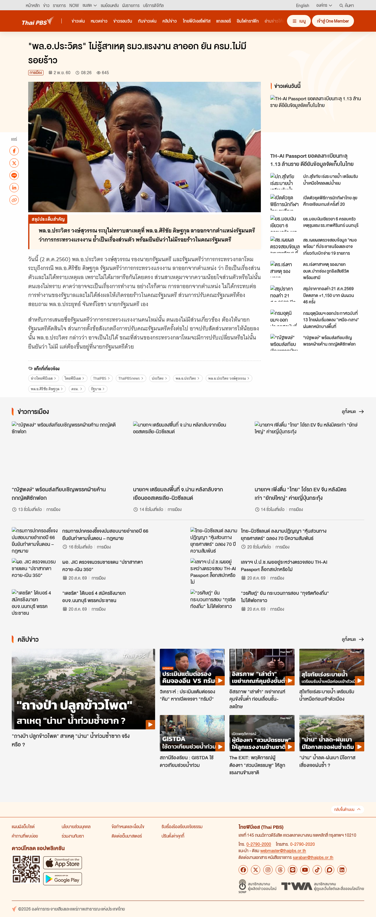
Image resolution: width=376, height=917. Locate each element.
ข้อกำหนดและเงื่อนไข (128, 826)
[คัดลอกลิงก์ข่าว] (14, 200)
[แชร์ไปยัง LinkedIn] (14, 187)
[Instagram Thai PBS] (268, 869)
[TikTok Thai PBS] (317, 869)
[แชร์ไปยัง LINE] (14, 175)
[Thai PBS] (38, 20)
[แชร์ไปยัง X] (14, 163)
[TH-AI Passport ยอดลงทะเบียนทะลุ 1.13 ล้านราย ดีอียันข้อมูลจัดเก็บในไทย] (318, 122)
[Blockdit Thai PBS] (329, 869)
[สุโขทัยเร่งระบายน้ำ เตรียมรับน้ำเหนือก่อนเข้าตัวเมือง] (331, 667)
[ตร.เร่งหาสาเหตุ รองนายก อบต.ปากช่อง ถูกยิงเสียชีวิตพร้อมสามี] (285, 269)
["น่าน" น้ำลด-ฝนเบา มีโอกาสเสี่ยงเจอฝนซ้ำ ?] (331, 733)
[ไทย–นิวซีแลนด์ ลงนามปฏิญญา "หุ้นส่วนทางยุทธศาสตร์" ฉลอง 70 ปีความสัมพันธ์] (213, 540)
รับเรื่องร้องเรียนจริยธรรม (182, 826)
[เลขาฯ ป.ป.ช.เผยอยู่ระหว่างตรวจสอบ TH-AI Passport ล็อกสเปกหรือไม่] (213, 571)
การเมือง (36, 72)
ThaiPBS (99, 378)
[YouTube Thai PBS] (305, 869)
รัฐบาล (96, 389)
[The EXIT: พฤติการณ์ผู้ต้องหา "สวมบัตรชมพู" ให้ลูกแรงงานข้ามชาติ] (261, 733)
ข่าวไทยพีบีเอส (42, 378)
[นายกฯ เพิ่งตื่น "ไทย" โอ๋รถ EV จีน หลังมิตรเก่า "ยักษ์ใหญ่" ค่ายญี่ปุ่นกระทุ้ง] (309, 452)
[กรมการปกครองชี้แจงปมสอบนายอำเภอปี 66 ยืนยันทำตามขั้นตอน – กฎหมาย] (35, 540)
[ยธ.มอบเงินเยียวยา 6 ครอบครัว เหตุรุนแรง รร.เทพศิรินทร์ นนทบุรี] (285, 223)
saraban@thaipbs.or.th (313, 857)
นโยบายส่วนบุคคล (76, 826)
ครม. (75, 389)
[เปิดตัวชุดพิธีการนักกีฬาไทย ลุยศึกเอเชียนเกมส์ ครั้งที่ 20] (285, 202)
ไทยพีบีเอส (73, 378)
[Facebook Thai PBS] (243, 869)
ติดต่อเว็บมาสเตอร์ (127, 836)
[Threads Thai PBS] (280, 869)
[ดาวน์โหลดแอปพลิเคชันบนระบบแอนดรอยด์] (62, 879)
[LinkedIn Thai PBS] (342, 869)
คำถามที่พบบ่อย (25, 836)
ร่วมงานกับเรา (73, 836)
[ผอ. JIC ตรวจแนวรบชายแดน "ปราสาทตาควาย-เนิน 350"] (35, 571)
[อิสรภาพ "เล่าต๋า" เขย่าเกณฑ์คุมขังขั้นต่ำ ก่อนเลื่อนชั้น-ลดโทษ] (261, 667)
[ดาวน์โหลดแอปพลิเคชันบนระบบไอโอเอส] (62, 863)
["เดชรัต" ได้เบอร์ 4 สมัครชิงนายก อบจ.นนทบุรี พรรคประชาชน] (35, 602)
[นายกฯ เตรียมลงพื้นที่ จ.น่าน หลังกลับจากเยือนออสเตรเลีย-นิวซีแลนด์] (188, 452)
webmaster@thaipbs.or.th (283, 850)
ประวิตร (158, 378)
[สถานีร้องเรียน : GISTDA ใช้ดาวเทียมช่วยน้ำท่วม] (192, 733)
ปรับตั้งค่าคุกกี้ (173, 836)
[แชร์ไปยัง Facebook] (14, 150)
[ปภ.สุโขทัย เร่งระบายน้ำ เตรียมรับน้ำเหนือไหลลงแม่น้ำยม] (285, 181)
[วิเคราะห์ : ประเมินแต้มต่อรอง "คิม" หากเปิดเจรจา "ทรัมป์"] (192, 667)
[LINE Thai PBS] (292, 869)
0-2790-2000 (258, 844)
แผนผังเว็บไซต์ (23, 826)
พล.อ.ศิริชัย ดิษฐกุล (45, 389)
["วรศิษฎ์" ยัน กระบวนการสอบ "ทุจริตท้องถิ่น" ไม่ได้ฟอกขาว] (213, 602)
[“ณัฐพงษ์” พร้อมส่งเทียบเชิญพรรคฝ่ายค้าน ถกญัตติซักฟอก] (285, 342)
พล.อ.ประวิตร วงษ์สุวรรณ (227, 378)
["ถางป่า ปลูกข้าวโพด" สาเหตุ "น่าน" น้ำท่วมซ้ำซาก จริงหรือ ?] (83, 689)
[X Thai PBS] (255, 869)
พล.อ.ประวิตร (186, 378)
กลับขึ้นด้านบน (344, 809)
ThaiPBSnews (129, 378)
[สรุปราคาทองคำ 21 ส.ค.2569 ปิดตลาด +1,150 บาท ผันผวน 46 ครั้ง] (285, 293)
